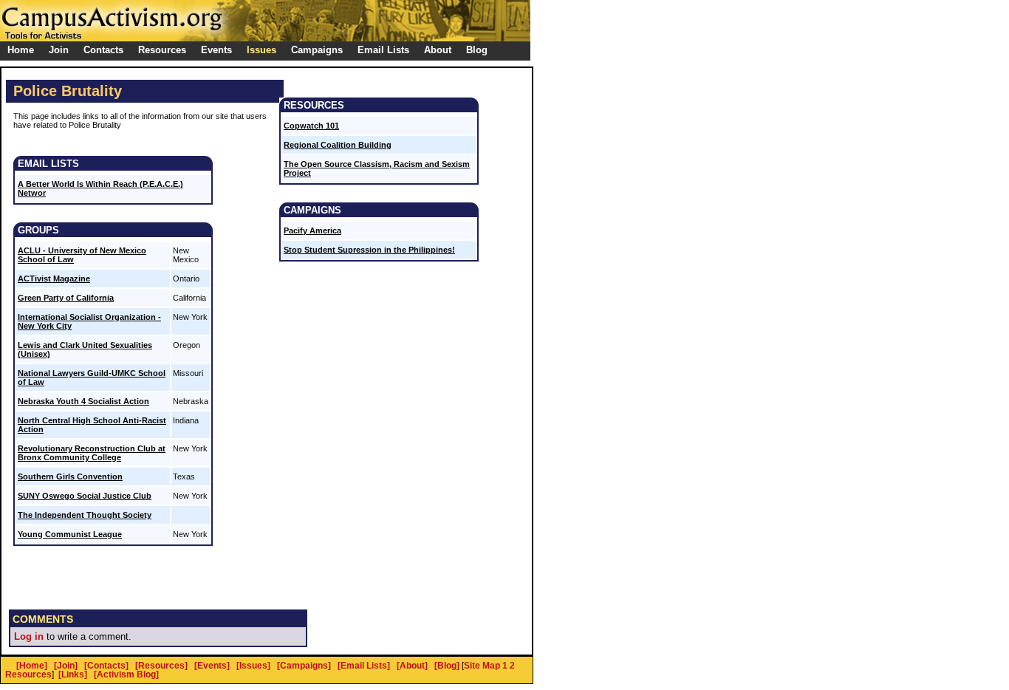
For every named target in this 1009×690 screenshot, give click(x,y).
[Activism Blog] (126, 674)
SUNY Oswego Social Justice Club (84, 495)
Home (20, 49)
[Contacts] (106, 665)
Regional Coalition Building (337, 144)
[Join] (66, 665)
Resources (28, 674)
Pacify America (312, 230)
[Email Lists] (364, 665)
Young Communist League (70, 534)
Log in (29, 636)
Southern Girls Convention (70, 476)
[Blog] (446, 665)
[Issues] (253, 665)
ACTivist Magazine (54, 278)
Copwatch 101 (311, 125)
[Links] (72, 674)
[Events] (212, 665)
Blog (477, 49)
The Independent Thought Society (84, 514)
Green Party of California (66, 297)
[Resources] (161, 665)
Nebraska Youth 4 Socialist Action (83, 401)
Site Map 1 (485, 665)
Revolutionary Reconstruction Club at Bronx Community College (91, 453)
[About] (412, 665)
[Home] (31, 665)
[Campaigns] (304, 665)
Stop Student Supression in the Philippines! (369, 249)
